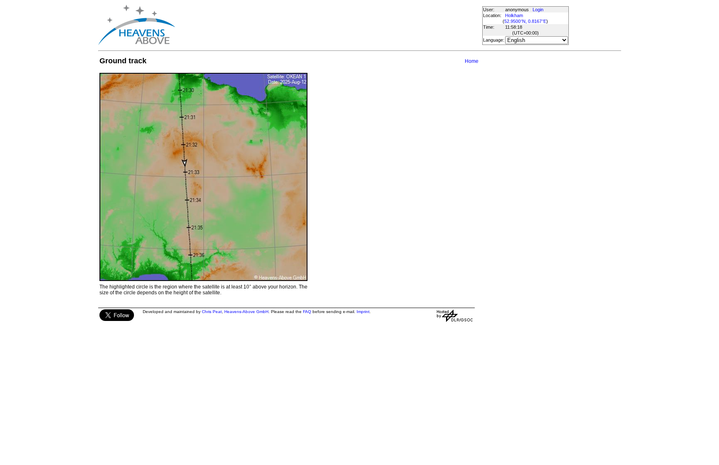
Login (538, 9)
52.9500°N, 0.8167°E (525, 21)
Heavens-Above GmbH (246, 311)
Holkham (514, 15)
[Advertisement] (328, 25)
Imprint (363, 311)
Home (472, 61)
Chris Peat (212, 311)
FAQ (307, 311)
